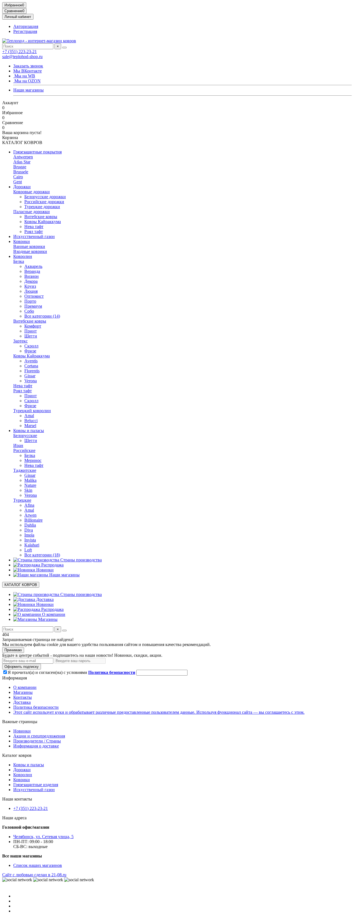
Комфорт (32, 326)
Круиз (30, 286)
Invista (30, 540)
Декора (31, 281)
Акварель (33, 266)
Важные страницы (19, 721)
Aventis (31, 361)
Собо (29, 311)
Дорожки (22, 186)
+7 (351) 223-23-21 (19, 51)
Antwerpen (23, 157)
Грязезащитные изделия (35, 784)
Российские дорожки (44, 201)
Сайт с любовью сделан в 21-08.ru (34, 874)
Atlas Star (21, 161)
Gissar (29, 375)
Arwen (30, 515)
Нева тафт (33, 226)
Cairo (18, 176)
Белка (18, 261)
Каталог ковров (17, 755)
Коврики (21, 241)
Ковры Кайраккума (42, 221)
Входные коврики (30, 251)
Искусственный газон (34, 236)
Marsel (30, 425)
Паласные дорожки (31, 211)
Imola (29, 535)
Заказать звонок (28, 66)
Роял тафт (33, 231)
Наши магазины (28, 90)
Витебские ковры (40, 216)
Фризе (30, 351)
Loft (28, 550)
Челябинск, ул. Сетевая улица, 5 (43, 836)
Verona (30, 380)
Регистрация (25, 31)
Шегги (30, 336)
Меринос (32, 460)
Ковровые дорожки (31, 191)
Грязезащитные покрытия (37, 152)
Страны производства (80, 560)
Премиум (33, 306)
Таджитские (24, 470)
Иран (18, 445)
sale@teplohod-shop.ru (22, 56)
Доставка (44, 599)
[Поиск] (64, 47)
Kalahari (31, 545)
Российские (24, 450)
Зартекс (20, 341)
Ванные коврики (29, 246)
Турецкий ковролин (32, 410)
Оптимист (34, 296)
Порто (30, 301)
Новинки (44, 569)
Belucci (31, 420)
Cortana (31, 365)
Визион (31, 276)
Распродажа (52, 565)
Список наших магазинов (37, 865)
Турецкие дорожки (42, 206)
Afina (29, 505)
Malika (30, 480)
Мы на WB (24, 76)
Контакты (22, 697)
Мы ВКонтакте (27, 71)
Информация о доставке (36, 746)
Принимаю (13, 650)
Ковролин (22, 256)
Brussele (20, 171)
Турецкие (22, 500)
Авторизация (25, 26)
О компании (53, 614)
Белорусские (25, 435)
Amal (29, 415)
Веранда (32, 271)
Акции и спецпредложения (39, 736)
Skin (28, 490)
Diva (28, 530)
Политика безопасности (36, 707)
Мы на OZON (27, 81)
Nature (30, 485)
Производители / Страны (37, 741)
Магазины (47, 619)
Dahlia (30, 525)
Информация (14, 678)
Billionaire (33, 520)
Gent (17, 181)
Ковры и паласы (28, 430)
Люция (31, 291)
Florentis (32, 370)
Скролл (31, 346)
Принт (30, 331)
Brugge (19, 166)
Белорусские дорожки (45, 196)
